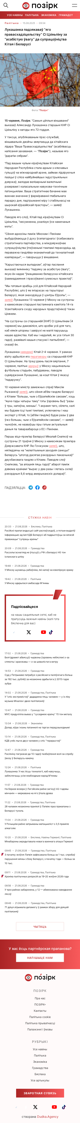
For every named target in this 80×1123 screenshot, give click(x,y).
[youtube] (43, 632)
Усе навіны (15, 15)
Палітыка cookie (40, 1017)
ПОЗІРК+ (40, 1004)
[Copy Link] (44, 488)
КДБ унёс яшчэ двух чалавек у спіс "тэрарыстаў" (33, 740)
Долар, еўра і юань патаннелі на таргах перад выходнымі (37, 727)
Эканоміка (49, 15)
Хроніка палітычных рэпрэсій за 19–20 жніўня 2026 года (37, 876)
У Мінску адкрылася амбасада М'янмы (27, 583)
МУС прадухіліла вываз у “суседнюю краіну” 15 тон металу (38, 714)
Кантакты (40, 1010)
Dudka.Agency (47, 1117)
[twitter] (29, 632)
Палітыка (32, 15)
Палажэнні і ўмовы (40, 1029)
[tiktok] (51, 632)
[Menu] (74, 5)
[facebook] (21, 632)
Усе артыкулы (40, 1080)
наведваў (26, 351)
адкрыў (33, 365)
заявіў (9, 299)
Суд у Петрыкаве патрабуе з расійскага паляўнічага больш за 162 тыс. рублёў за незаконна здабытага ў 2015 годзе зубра (38, 679)
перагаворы (38, 356)
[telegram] (14, 632)
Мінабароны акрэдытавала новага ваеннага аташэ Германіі (39, 841)
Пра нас (40, 998)
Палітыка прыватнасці (40, 1023)
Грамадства (68, 15)
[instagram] (36, 632)
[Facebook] (37, 487)
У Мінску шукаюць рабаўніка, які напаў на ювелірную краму (39, 569)
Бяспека (40, 1074)
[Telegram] (31, 487)
